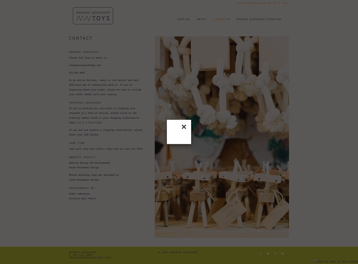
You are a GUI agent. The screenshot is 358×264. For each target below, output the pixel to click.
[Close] (184, 127)
